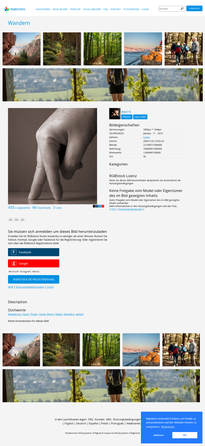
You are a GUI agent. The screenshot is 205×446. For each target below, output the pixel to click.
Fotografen (131, 9)
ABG (108, 419)
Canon (146, 137)
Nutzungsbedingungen (130, 209)
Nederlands (133, 423)
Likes (59, 208)
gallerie (140, 117)
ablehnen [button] (158, 435)
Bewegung (14, 314)
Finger (34, 314)
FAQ (105, 9)
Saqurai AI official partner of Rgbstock (122, 433)
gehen (80, 314)
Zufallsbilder (92, 9)
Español (93, 423)
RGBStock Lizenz (123, 175)
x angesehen (22, 208)
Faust (25, 314)
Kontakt (116, 9)
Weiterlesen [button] (168, 426)
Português (117, 423)
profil (127, 117)
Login (145, 9)
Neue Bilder (60, 9)
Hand (42, 314)
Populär (75, 9)
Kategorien (43, 9)
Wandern (69, 314)
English (69, 423)
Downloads (44, 208)
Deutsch (81, 423)
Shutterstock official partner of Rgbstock (84, 433)
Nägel (58, 314)
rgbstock (17, 9)
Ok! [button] (185, 435)
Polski (104, 423)
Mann (50, 314)
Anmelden (194, 8)
